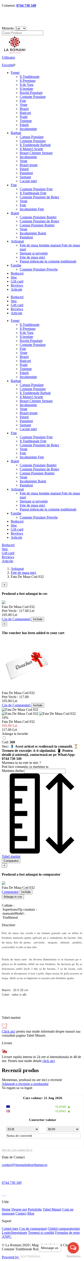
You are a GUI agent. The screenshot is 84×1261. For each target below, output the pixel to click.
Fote (23, 101)
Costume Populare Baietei (38, 217)
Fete (14, 185)
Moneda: (8, 28)
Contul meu (10, 1228)
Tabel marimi (11, 856)
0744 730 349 (26, 5)
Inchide (37, 619)
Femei (15, 72)
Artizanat (17, 241)
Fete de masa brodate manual (41, 245)
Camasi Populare (32, 137)
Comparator (10, 892)
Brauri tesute (29, 165)
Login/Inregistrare (14, 1232)
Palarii (24, 125)
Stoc (14, 277)
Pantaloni (26, 173)
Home (6, 1209)
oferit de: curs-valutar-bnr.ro (17, 1150)
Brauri (24, 109)
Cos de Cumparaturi (16, 619)
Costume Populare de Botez (39, 197)
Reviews (17, 285)
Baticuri (25, 113)
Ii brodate (26, 89)
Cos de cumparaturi (33, 1228)
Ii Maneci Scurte (31, 149)
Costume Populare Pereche (39, 269)
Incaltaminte (28, 129)
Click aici (8, 1031)
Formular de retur (67, 1232)
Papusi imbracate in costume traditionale (48, 261)
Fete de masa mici (32, 257)
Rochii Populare (31, 93)
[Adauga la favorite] (4, 738)
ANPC (7, 1236)
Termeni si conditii (41, 1232)
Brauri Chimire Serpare (36, 153)
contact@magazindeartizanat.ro (24, 1165)
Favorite (7, 65)
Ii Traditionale (29, 77)
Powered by (11, 1257)
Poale (24, 117)
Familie (16, 265)
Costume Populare (33, 97)
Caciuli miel (28, 181)
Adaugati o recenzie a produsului (25, 1084)
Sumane (25, 177)
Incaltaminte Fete (32, 209)
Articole (16, 289)
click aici (48, 1061)
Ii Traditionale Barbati (35, 145)
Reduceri (17, 273)
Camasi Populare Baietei (37, 225)
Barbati (16, 133)
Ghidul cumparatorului (64, 1228)
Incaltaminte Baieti (33, 233)
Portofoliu (35, 1209)
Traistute (26, 121)
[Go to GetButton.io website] (73, 1256)
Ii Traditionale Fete (33, 193)
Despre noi (19, 1209)
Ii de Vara (26, 85)
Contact (20, 1213)
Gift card (17, 281)
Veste (23, 105)
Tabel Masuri (52, 1209)
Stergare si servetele (34, 253)
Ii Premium (27, 81)
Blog (30, 1213)
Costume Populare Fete (36, 189)
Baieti (15, 213)
